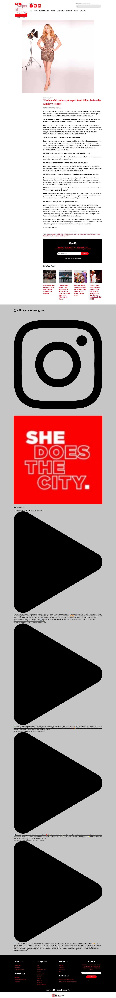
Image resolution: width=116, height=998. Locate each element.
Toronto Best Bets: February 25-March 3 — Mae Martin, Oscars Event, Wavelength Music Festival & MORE (96, 292)
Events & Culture (47, 98)
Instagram (62, 969)
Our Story (18, 965)
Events (76, 10)
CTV (76, 234)
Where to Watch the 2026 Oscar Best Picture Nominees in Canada (49, 289)
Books (53, 10)
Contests (69, 10)
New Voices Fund (19, 969)
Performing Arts (44, 10)
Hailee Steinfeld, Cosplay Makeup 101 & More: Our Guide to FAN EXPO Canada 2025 (80, 290)
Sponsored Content (20, 979)
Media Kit (17, 977)
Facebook (62, 967)
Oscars (49, 236)
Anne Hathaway (51, 234)
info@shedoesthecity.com (66, 979)
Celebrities (60, 234)
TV (67, 236)
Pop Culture (55, 236)
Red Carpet (63, 236)
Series (35, 10)
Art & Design (60, 10)
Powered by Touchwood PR (58, 989)
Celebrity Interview (69, 234)
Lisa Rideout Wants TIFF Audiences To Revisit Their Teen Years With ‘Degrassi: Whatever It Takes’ (64, 292)
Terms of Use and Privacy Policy (68, 981)
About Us (82, 10)
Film (31, 10)
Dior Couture (82, 234)
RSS (60, 971)
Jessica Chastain (91, 234)
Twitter (61, 965)
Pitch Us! (17, 967)
